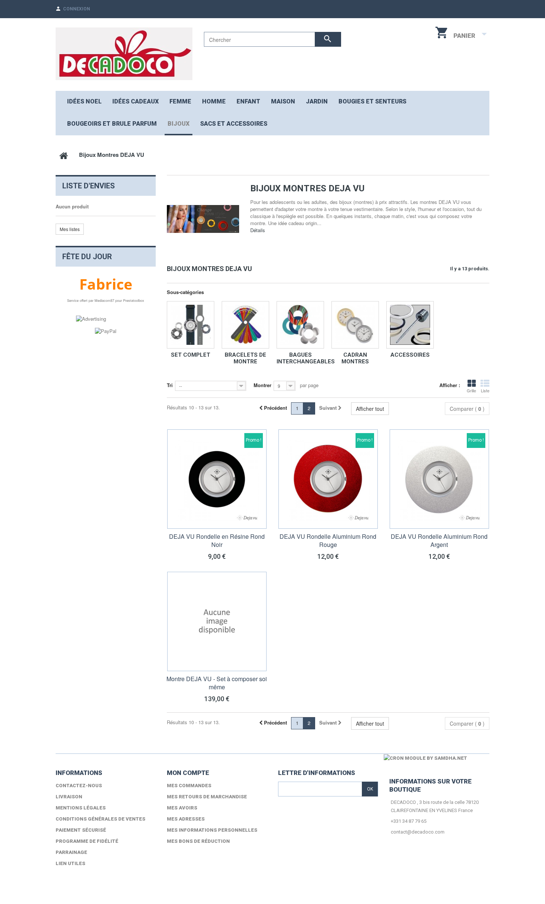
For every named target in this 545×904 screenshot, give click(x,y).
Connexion (76, 8)
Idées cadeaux (135, 101)
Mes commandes (189, 785)
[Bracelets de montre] (245, 325)
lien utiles (70, 863)
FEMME (180, 101)
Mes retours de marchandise (207, 796)
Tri (170, 385)
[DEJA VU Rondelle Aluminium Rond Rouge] (328, 479)
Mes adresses (186, 819)
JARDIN (317, 101)
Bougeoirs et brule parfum (112, 123)
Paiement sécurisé (81, 830)
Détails (257, 230)
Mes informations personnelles (212, 830)
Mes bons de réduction (198, 841)
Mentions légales (81, 808)
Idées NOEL (84, 101)
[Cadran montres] (355, 325)
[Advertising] (91, 318)
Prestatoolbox (133, 300)
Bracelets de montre (245, 358)
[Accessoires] (410, 325)
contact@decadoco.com (418, 832)
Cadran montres (355, 358)
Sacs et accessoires (233, 123)
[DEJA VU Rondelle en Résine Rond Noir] (217, 479)
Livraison (69, 796)
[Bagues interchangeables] (300, 325)
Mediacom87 (104, 300)
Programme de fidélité (87, 841)
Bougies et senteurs (372, 101)
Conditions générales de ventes (100, 819)
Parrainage (71, 852)
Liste (485, 390)
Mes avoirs (182, 808)
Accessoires (410, 355)
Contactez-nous (79, 785)
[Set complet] (190, 325)
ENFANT (248, 101)
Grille (471, 390)
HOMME (214, 101)
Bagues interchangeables (306, 358)
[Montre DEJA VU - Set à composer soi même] (217, 621)
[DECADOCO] (124, 53)
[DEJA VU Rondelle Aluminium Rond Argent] (439, 479)
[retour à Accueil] (63, 154)
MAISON (283, 101)
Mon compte (188, 772)
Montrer (262, 385)
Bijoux (178, 123)
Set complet (190, 355)
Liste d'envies (88, 185)
